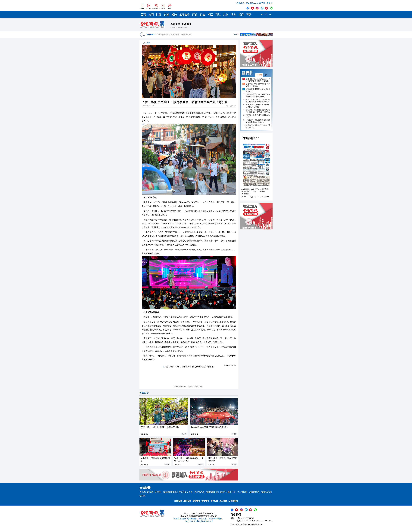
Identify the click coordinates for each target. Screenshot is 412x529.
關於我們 (178, 501)
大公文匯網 (242, 492)
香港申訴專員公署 (227, 492)
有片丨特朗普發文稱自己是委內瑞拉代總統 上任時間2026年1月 (258, 101)
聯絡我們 (187, 501)
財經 (158, 14)
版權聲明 (196, 501)
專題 (248, 14)
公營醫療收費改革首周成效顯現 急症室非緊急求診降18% (258, 121)
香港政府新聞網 (146, 492)
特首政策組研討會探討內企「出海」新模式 (258, 126)
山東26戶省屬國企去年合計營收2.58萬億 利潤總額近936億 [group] (196, 34)
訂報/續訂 (240, 3)
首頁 (143, 14)
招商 (241, 14)
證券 (166, 14)
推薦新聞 (144, 392)
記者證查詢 (233, 501)
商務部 (158, 492)
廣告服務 (250, 3)
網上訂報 (223, 501)
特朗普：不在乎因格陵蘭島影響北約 (258, 116)
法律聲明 (205, 501)
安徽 (148, 43)
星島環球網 (254, 492)
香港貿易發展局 (170, 492)
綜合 (202, 14)
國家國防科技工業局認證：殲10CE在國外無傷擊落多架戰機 (258, 80)
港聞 (151, 14)
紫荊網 (142, 496)
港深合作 (184, 14)
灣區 (210, 14)
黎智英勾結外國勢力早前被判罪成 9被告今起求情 (258, 106)
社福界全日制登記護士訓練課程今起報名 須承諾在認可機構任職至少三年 (258, 111)
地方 (233, 14)
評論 (194, 14)
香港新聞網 (266, 492)
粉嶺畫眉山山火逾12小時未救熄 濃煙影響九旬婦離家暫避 (258, 95)
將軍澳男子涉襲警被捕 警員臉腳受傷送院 (258, 90)
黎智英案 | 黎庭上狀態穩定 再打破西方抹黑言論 (258, 85)
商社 (218, 14)
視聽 (174, 14)
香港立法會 (199, 492)
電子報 (269, 3)
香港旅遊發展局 (185, 492)
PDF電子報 (260, 3)
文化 (225, 14)
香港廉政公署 (212, 492)
